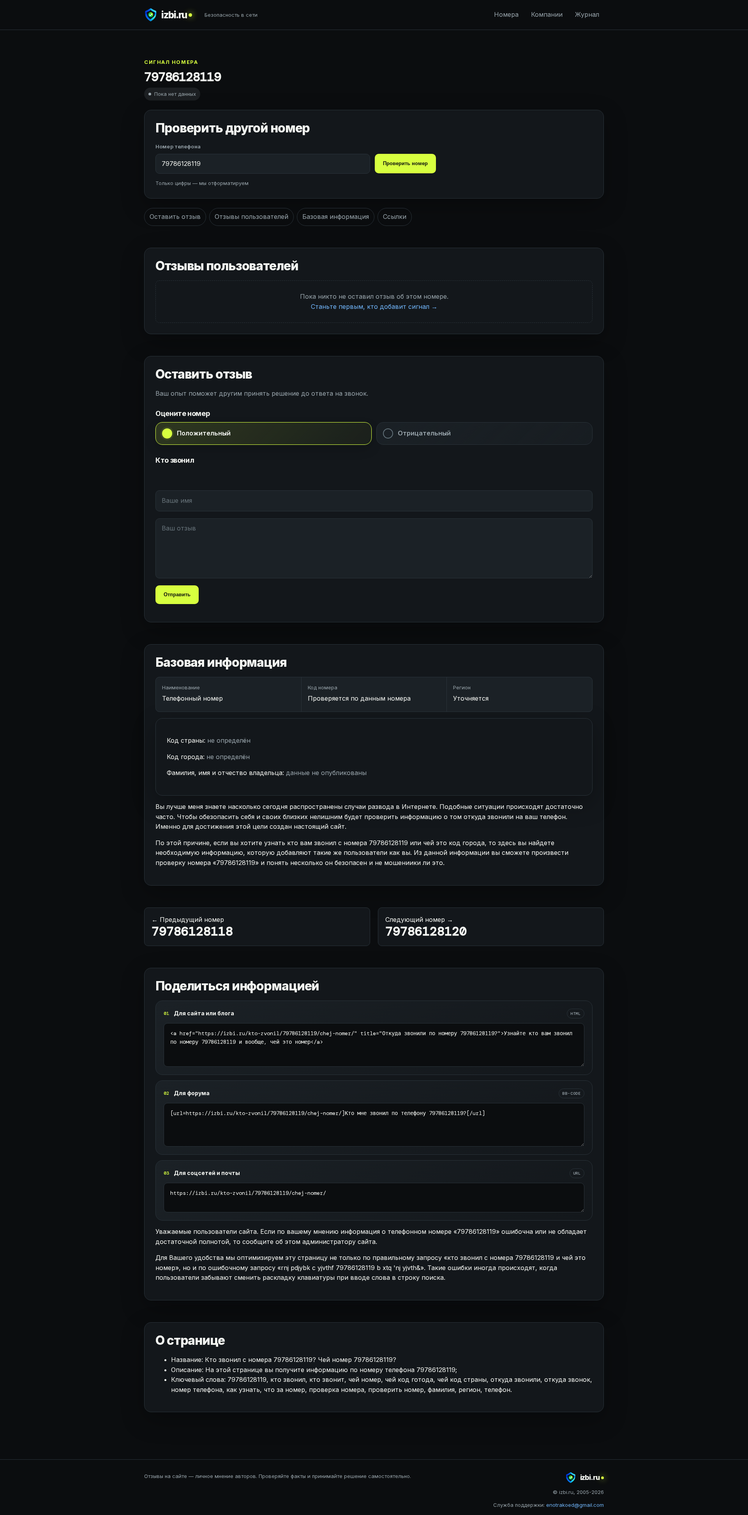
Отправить (177, 594)
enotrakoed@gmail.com (575, 1505)
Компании (547, 14)
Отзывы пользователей (251, 216)
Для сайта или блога (204, 1013)
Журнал (587, 14)
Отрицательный (424, 433)
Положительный (204, 433)
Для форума (192, 1093)
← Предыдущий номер (192, 928)
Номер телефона (178, 146)
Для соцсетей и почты (207, 1173)
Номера (506, 14)
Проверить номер (405, 163)
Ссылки (394, 216)
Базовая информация (335, 216)
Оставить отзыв (175, 216)
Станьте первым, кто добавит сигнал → (374, 306)
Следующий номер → (426, 928)
